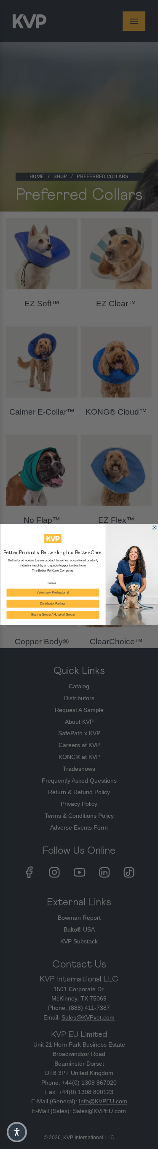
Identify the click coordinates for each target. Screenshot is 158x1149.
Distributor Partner (53, 603)
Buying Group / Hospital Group (52, 615)
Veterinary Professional (53, 592)
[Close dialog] (154, 527)
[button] (17, 1132)
